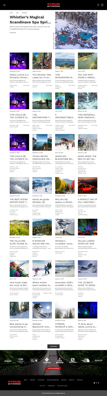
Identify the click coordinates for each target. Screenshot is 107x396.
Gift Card (63, 380)
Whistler (24, 12)
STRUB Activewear (50, 393)
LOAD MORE (53, 346)
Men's (25, 380)
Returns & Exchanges (62, 385)
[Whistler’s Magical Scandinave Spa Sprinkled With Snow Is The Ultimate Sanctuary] (76, 30)
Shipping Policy (51, 385)
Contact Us (80, 380)
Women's (32, 380)
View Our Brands (53, 368)
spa (17, 12)
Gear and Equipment (53, 380)
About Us (71, 380)
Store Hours (42, 385)
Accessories (41, 380)
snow (11, 12)
